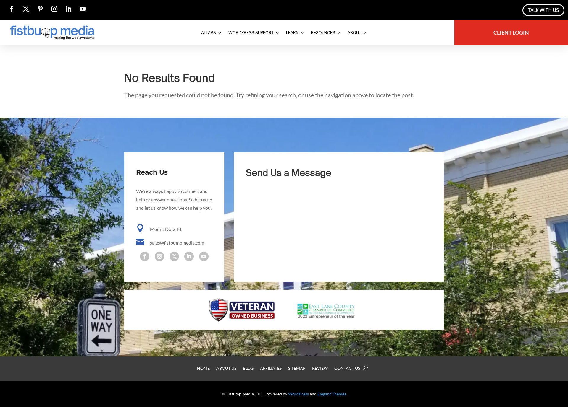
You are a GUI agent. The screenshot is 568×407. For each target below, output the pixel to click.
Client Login (511, 33)
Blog (248, 368)
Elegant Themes (331, 393)
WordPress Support (251, 33)
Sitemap (297, 368)
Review (320, 368)
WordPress (298, 393)
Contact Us (347, 368)
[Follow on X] (26, 9)
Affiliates (271, 368)
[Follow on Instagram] (54, 9)
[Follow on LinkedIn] (69, 9)
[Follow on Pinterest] (40, 9)
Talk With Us (543, 10)
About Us (226, 368)
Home (203, 368)
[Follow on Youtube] (83, 9)
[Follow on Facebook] (12, 9)
